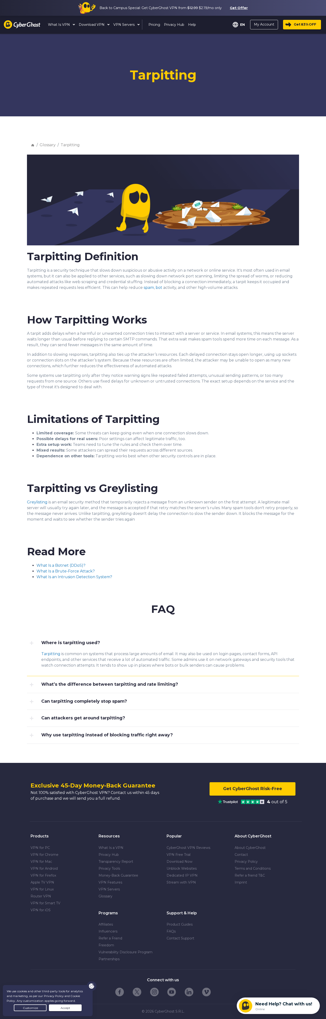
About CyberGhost (250, 848)
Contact (241, 854)
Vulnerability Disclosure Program (125, 952)
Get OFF (305, 24)
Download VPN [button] (92, 24)
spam (149, 287)
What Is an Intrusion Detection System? (74, 577)
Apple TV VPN (42, 882)
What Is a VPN (111, 848)
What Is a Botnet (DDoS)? (61, 565)
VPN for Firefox (43, 875)
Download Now (179, 861)
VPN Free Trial (178, 854)
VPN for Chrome (44, 854)
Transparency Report (116, 861)
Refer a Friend (110, 938)
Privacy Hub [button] (174, 24)
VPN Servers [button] (124, 24)
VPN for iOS (41, 910)
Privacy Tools (109, 868)
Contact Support (180, 938)
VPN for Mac (41, 861)
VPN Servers (109, 889)
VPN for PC (40, 848)
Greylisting (37, 502)
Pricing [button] (154, 24)
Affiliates (106, 924)
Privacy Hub (109, 854)
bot (159, 287)
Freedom (106, 945)
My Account (264, 24)
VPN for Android (44, 868)
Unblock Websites (182, 868)
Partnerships (109, 959)
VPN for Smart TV (45, 903)
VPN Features (110, 882)
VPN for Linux (42, 889)
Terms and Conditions (253, 868)
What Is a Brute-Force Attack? (66, 571)
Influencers (108, 931)
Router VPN (41, 896)
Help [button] (192, 24)
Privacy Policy (246, 861)
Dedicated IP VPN (182, 875)
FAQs (171, 931)
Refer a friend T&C (250, 875)
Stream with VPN (181, 882)
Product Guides (180, 924)
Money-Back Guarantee (118, 875)
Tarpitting (70, 145)
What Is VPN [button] (59, 24)
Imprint (241, 882)
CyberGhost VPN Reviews (188, 848)
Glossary (48, 145)
